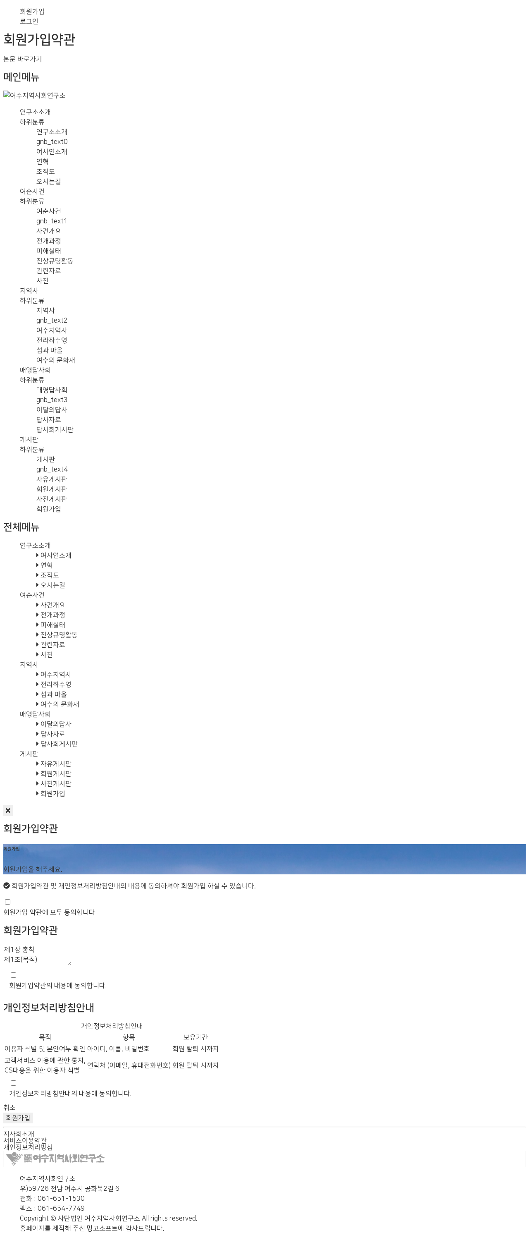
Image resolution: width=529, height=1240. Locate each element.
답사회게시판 (55, 429)
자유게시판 (51, 479)
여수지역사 (51, 330)
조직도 (45, 171)
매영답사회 (35, 370)
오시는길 (48, 181)
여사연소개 (51, 152)
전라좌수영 (51, 340)
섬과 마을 (49, 350)
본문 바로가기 (22, 59)
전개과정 (48, 241)
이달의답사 (51, 410)
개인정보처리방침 (28, 1147)
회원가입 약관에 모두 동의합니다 (49, 912)
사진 (42, 281)
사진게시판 (51, 499)
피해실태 (48, 251)
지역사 (29, 290)
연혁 (42, 161)
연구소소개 (35, 112)
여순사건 (32, 191)
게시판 (29, 439)
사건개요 (48, 231)
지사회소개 (18, 1134)
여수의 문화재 (55, 360)
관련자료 (48, 271)
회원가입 (32, 11)
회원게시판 (51, 489)
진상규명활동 (55, 261)
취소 (9, 1107)
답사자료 (48, 420)
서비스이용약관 (25, 1140)
